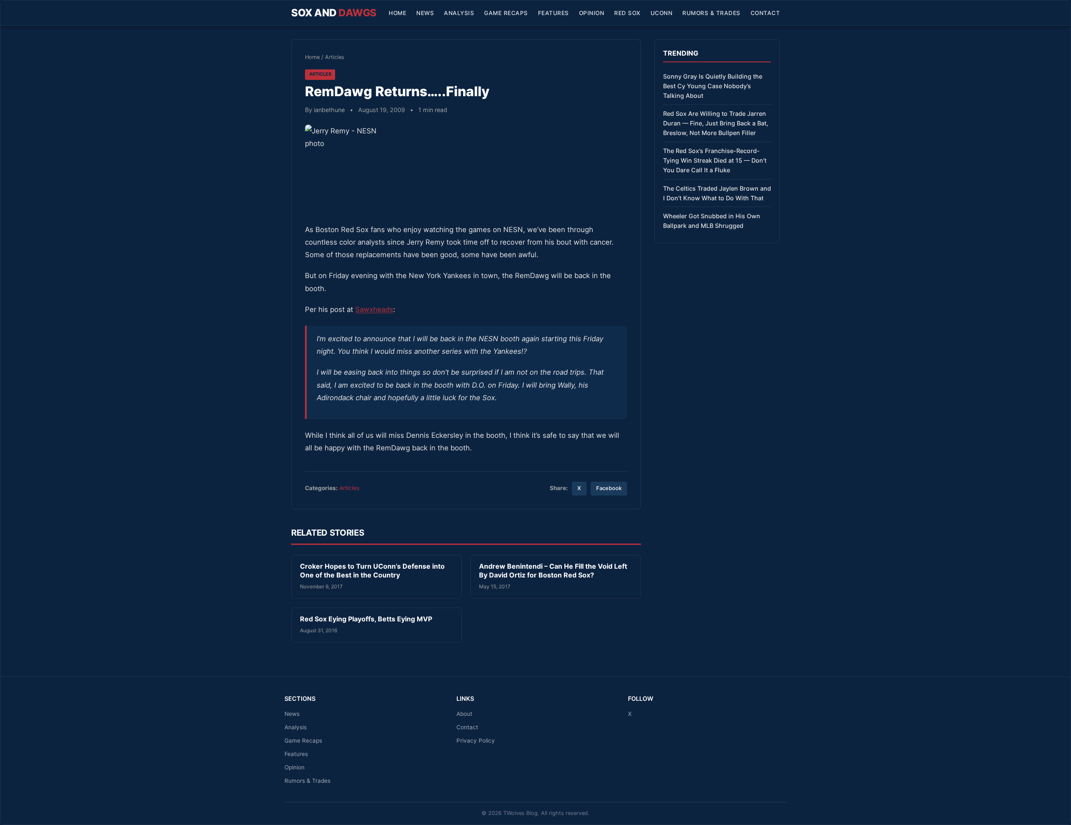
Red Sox (627, 13)
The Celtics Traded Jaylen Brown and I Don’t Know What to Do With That (717, 193)
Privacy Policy (475, 740)
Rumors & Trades (711, 13)
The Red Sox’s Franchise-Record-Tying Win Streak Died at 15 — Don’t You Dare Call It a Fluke (714, 160)
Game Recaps (506, 13)
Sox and (334, 13)
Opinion (592, 13)
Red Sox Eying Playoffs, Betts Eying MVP (366, 619)
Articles (334, 57)
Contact (765, 13)
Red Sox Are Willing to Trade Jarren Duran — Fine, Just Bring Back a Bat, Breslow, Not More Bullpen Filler (715, 123)
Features (553, 13)
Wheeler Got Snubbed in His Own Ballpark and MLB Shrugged (711, 220)
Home (397, 13)
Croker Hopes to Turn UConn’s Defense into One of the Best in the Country (372, 571)
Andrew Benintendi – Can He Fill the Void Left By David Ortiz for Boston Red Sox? (553, 571)
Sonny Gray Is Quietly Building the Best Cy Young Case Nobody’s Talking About (712, 86)
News (425, 13)
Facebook (609, 488)
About (464, 713)
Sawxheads (374, 309)
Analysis (459, 13)
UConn (662, 13)
